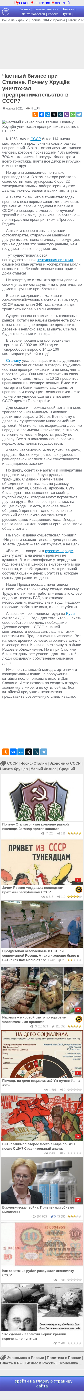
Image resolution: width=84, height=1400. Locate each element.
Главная (24, 9)
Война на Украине (14, 20)
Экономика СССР (65, 763)
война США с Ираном (48, 20)
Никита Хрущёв (14, 769)
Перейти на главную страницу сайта (42, 1383)
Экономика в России (25, 1358)
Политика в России (64, 1358)
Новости (68, 9)
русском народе (59, 551)
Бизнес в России (40, 1363)
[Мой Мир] (47, 114)
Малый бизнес (43, 769)
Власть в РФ (11, 1363)
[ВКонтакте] (41, 114)
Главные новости (45, 9)
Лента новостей (33, 14)
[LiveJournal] (60, 114)
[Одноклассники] (35, 114)
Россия (53, 14)
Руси (70, 613)
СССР (35, 139)
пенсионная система (55, 260)
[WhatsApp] (72, 114)
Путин (66, 14)
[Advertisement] (42, 45)
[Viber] (66, 114)
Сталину (13, 360)
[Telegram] (79, 114)
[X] (54, 114)
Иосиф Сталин (33, 763)
